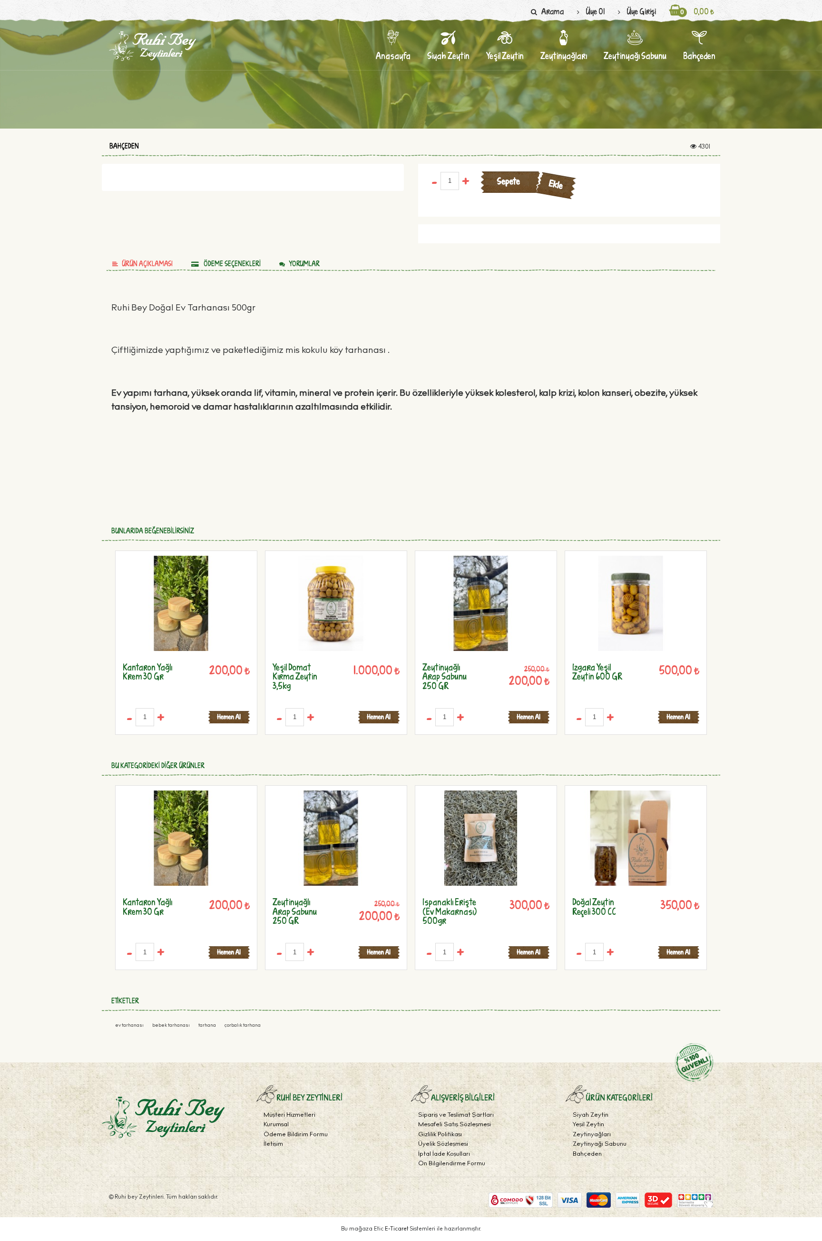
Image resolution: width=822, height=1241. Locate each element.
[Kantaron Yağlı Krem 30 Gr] (181, 603)
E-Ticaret (397, 1229)
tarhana (207, 1025)
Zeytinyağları (592, 1135)
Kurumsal (276, 1125)
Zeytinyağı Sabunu (599, 1144)
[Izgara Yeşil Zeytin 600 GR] (630, 603)
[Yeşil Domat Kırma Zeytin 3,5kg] (330, 603)
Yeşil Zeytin (588, 1125)
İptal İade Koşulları (444, 1154)
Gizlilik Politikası (440, 1135)
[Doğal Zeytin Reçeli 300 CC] (630, 838)
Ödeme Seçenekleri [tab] (231, 264)
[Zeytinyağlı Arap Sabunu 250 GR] (480, 603)
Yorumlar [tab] (304, 264)
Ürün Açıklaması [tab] (147, 264)
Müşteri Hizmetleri (289, 1115)
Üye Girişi (641, 11)
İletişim (273, 1144)
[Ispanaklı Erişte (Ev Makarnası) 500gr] (480, 838)
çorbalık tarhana (243, 1025)
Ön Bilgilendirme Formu (451, 1164)
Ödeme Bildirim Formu (296, 1135)
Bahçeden (124, 146)
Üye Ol (595, 11)
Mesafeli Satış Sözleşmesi (454, 1125)
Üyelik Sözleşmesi (443, 1144)
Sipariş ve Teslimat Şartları (456, 1115)
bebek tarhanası (171, 1025)
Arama (552, 11)
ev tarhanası (130, 1025)
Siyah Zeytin (590, 1115)
